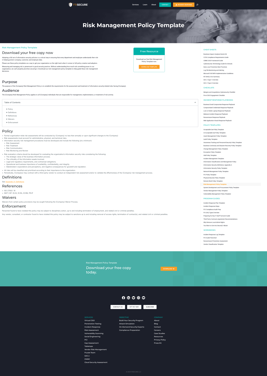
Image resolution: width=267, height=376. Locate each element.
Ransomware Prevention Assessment (215, 241)
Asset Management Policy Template (215, 136)
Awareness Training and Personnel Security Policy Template (222, 142)
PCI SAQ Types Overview (211, 212)
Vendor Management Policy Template (215, 190)
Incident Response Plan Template (214, 203)
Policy (10, 109)
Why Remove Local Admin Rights (214, 222)
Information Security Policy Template (215, 168)
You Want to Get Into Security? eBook (215, 225)
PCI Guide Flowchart (210, 238)
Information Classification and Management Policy (219, 162)
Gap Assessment (91, 343)
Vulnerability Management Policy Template (217, 194)
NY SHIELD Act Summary (211, 77)
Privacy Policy (160, 340)
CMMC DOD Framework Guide (213, 60)
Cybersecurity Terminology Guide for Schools (217, 64)
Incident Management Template (213, 158)
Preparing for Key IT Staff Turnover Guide (216, 216)
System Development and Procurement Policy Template (221, 187)
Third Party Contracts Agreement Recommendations (220, 219)
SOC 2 (86, 356)
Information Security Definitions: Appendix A (217, 165)
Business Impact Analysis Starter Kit (215, 54)
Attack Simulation (127, 324)
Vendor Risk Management (95, 350)
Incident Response (92, 327)
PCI (85, 340)
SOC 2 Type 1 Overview (210, 80)
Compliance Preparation (129, 330)
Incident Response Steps (211, 206)
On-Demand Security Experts (131, 327)
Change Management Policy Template (215, 149)
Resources (158, 337)
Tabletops (88, 346)
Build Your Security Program (131, 320)
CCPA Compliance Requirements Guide (215, 57)
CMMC (87, 359)
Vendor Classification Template (213, 244)
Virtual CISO (89, 320)
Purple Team (89, 353)
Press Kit (158, 343)
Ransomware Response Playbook (214, 117)
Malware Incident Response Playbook (215, 114)
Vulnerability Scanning (93, 333)
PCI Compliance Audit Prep (212, 209)
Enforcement (13, 122)
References (12, 116)
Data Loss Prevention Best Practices (215, 67)
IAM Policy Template (210, 155)
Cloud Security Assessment (95, 362)
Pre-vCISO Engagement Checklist (214, 95)
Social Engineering (92, 337)
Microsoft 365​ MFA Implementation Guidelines (218, 73)
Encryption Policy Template (212, 152)
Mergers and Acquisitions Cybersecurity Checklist (219, 92)
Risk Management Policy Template (215, 184)
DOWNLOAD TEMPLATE (149, 67)
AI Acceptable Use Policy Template (214, 133)
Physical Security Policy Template (214, 178)
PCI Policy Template (209, 175)
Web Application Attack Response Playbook (217, 120)
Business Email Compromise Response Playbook (219, 104)
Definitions (12, 112)
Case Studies (159, 333)
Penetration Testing (92, 324)
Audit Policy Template (210, 139)
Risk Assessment (91, 330)
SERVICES (88, 317)
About (156, 320)
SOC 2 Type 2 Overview (210, 83)
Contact (157, 327)
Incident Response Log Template (213, 234)
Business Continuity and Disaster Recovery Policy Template (222, 145)
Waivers (11, 119)
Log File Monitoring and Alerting (213, 70)
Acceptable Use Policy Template (213, 129)
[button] (195, 102)
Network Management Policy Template (215, 171)
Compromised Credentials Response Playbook (218, 107)
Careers (157, 330)
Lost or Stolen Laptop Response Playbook (216, 111)
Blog (156, 324)
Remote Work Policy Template (213, 181)
